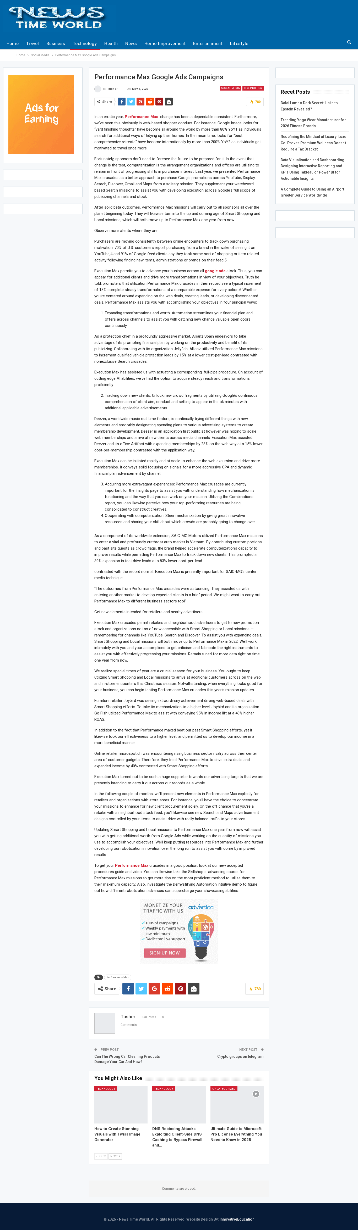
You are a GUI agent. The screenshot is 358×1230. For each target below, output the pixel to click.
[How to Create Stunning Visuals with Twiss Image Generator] (121, 1104)
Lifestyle (239, 43)
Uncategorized (224, 1089)
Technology (85, 43)
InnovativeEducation (237, 1219)
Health (111, 43)
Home (13, 43)
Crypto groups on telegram (240, 1056)
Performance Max (118, 977)
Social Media (230, 88)
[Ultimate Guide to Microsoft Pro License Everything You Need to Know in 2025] (237, 1104)
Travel (32, 43)
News (131, 43)
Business (55, 43)
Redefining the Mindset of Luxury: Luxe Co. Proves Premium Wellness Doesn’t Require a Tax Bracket (313, 143)
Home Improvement (165, 43)
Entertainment (208, 43)
